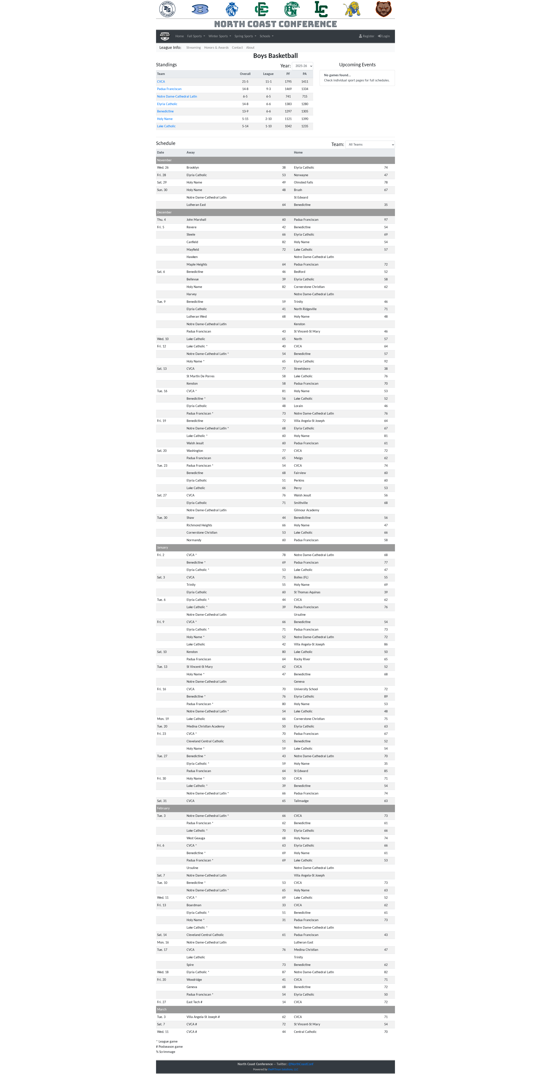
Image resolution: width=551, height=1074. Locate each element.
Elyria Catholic (167, 104)
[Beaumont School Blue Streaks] (167, 9)
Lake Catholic (166, 126)
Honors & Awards (216, 48)
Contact (237, 48)
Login (385, 36)
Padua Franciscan (169, 89)
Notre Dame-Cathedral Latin (177, 96)
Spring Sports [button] (244, 36)
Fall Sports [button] (195, 36)
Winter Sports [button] (219, 36)
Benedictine (165, 111)
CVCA (161, 82)
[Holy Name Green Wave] (292, 9)
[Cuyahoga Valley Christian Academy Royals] (232, 9)
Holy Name (165, 119)
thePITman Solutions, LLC (283, 1069)
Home (179, 36)
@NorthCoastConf (300, 1064)
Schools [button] (265, 36)
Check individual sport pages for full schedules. (357, 78)
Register (368, 36)
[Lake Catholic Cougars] (321, 9)
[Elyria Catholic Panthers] (261, 9)
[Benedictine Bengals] (200, 9)
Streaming (194, 48)
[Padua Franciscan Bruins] (384, 9)
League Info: (170, 48)
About (250, 48)
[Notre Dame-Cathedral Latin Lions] (351, 9)
